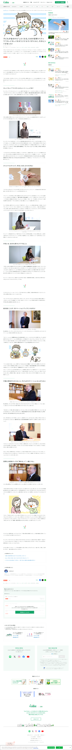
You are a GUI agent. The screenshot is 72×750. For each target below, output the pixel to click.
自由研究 (22, 6)
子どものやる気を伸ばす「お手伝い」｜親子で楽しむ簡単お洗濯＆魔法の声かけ (20, 560)
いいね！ (6, 580)
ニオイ (43, 6)
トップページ (5, 10)
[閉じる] (14, 742)
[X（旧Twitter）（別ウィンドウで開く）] (14, 656)
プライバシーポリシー (49, 668)
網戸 (53, 6)
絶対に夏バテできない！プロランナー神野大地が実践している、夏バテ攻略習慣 (62, 39)
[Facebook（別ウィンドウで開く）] (23, 656)
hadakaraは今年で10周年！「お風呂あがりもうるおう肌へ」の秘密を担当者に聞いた (62, 72)
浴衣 (37, 6)
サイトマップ (42, 742)
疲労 (48, 6)
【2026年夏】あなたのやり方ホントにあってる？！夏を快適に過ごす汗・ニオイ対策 (61, 102)
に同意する (54, 653)
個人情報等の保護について (35, 738)
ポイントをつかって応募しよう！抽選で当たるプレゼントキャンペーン (61, 96)
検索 (67, 2)
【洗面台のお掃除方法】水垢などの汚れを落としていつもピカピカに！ (62, 58)
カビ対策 (66, 6)
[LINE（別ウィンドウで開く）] (10, 656)
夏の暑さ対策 (14, 6)
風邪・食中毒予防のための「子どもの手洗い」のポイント (16, 555)
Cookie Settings (51, 747)
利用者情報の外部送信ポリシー (35, 740)
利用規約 (55, 668)
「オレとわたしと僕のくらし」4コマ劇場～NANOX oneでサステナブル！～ (61, 46)
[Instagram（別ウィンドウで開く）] (19, 656)
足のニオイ (59, 6)
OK (59, 747)
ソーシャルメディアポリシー (32, 742)
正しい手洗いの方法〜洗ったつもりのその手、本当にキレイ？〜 (17, 558)
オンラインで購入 (16, 635)
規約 (52, 653)
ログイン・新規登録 (61, 2)
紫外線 (28, 6)
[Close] (70, 747)
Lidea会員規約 (33, 736)
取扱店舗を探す (15, 637)
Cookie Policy (35, 748)
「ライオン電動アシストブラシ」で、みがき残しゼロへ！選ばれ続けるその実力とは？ (62, 52)
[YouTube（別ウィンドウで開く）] (28, 656)
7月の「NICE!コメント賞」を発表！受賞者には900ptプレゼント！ (62, 80)
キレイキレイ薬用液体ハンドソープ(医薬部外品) (18, 633)
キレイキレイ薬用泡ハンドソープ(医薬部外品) (39, 633)
